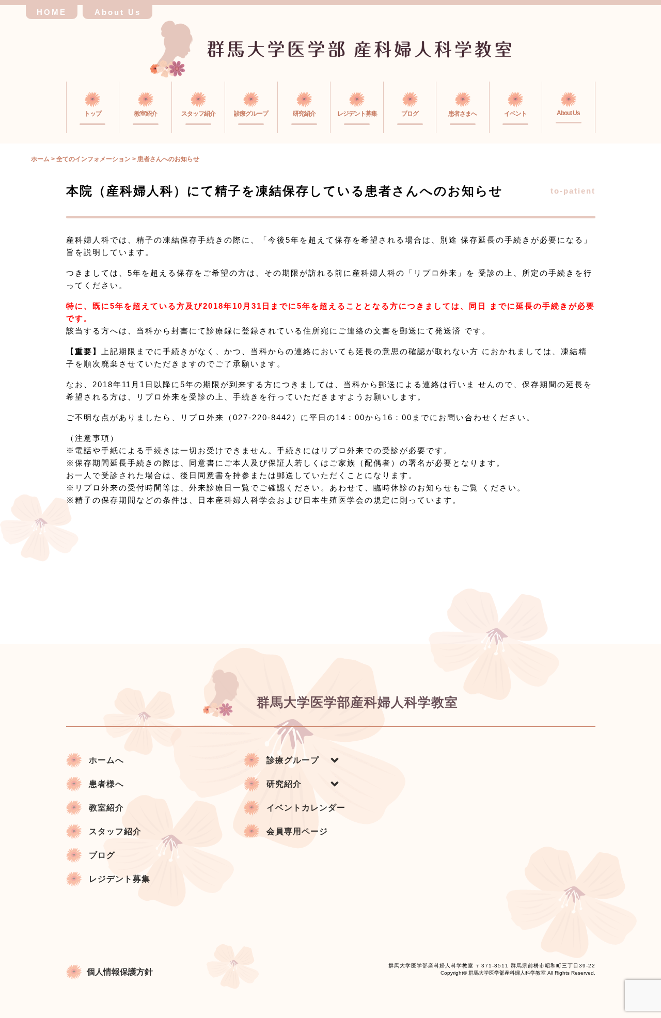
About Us (118, 12)
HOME (52, 12)
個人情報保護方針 (120, 971)
